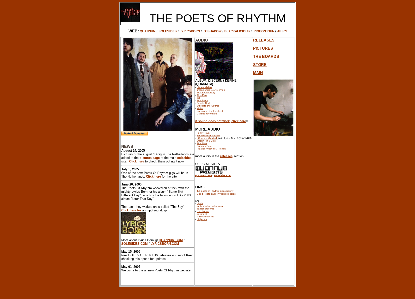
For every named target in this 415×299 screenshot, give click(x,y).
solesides (184, 158)
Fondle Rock (204, 103)
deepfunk (202, 214)
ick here (240, 121)
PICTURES (263, 48)
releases (226, 156)
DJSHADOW (212, 31)
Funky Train (203, 133)
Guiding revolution (207, 113)
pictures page (150, 158)
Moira (200, 108)
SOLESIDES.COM (134, 243)
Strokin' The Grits (206, 140)
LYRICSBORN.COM (165, 243)
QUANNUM (148, 31)
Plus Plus (202, 95)
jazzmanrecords (205, 216)
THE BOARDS (266, 56)
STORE (260, 65)
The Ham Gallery (206, 92)
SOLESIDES (168, 31)
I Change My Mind (207, 138)
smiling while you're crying (211, 90)
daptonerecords (205, 208)
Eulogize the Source (208, 105)
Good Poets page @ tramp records (216, 193)
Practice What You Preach (211, 148)
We (198, 97)
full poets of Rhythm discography (215, 191)
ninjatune (202, 219)
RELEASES (264, 40)
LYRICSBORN (190, 31)
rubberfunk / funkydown (210, 206)
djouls (200, 203)
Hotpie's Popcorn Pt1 (208, 135)
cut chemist (203, 211)
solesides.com (222, 175)
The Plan (202, 143)
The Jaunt (202, 100)
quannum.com (203, 175)
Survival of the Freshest (210, 111)
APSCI (282, 31)
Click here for (131, 210)
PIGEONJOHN (264, 31)
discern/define (204, 87)
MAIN (258, 73)
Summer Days (204, 146)
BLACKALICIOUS (237, 31)
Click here (136, 161)
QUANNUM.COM (171, 240)
